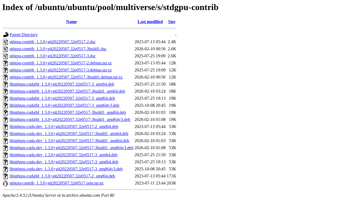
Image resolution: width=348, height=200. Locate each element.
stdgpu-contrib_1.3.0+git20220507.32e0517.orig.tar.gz (57, 183)
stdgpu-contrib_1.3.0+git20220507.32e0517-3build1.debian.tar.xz (66, 77)
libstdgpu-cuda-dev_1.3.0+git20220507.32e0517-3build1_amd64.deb (69, 140)
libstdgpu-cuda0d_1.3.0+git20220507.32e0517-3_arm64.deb (62, 84)
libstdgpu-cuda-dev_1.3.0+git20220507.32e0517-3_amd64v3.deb (66, 169)
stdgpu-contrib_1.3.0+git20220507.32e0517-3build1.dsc (58, 48)
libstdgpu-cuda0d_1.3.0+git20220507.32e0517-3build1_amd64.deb (68, 112)
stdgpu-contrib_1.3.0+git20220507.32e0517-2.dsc (53, 41)
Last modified (150, 21)
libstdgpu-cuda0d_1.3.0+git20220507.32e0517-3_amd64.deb (62, 98)
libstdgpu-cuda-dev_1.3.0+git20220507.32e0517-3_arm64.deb (63, 154)
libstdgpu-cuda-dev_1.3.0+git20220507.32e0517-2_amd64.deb (64, 126)
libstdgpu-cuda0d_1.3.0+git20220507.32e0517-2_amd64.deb (62, 176)
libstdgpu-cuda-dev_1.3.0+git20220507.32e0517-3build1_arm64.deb (69, 133)
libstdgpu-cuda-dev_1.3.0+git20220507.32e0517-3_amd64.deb (64, 162)
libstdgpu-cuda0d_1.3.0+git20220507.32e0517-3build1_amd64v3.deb (70, 119)
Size (171, 21)
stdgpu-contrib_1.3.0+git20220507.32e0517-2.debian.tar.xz (61, 63)
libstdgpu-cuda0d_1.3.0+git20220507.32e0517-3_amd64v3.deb (64, 105)
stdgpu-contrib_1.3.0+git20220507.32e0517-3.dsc (53, 56)
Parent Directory (24, 34)
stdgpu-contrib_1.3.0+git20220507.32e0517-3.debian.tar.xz (61, 70)
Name (71, 21)
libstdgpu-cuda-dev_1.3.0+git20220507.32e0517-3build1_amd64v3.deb (71, 147)
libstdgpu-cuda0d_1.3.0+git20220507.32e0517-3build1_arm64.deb (67, 91)
